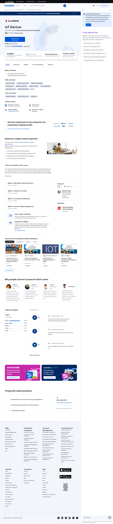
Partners (26, 473)
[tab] (9, 242)
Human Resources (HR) (10, 442)
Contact (44, 485)
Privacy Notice (100, 21)
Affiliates (44, 492)
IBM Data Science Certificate (30, 457)
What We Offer (8, 473)
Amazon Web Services (23, 96)
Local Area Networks (45, 86)
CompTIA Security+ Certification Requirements (67, 441)
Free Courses (8, 504)
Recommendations (38, 65)
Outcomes (16, 65)
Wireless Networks (33, 86)
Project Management (10, 446)
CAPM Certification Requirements (65, 433)
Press (43, 471)
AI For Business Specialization (49, 434)
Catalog (7, 480)
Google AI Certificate (29, 432)
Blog (25, 478)
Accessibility (45, 483)
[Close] (74, 13)
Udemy (6, 506)
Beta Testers (27, 476)
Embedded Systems (10, 89)
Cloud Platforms (9, 86)
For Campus (8, 497)
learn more (69, 408)
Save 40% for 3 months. (53, 13)
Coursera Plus (8, 483)
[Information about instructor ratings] (64, 186)
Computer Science (20, 10)
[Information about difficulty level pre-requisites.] (58, 56)
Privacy (44, 478)
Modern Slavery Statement (48, 494)
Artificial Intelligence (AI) (10, 432)
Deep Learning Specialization (49, 441)
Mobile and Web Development (34, 10)
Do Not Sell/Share (46, 497)
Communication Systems (23, 83)
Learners (26, 471)
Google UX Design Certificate (30, 448)
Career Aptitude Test (66, 430)
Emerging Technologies (36, 83)
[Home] (5, 9)
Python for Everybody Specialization (47, 458)
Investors (44, 473)
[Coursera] (9, 5)
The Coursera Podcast (29, 480)
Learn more (27, 46)
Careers (7, 478)
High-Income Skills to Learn (67, 446)
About (7, 65)
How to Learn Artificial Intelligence (66, 449)
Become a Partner (9, 499)
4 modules (10, 53)
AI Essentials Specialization (48, 432)
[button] (25, 5)
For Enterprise (8, 492)
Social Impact (8, 501)
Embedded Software (10, 96)
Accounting (7, 430)
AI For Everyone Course (47, 437)
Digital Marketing (9, 439)
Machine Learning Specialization (46, 450)
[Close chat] (110, 10)
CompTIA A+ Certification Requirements (67, 437)
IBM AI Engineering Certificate (31, 451)
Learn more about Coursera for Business (18, 129)
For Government (9, 494)
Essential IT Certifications (67, 444)
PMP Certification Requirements (65, 453)
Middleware (34, 96)
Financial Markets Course (48, 448)
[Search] (64, 5)
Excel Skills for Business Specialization (48, 444)
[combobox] (44, 6)
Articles (44, 487)
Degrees (7, 490)
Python (6, 449)
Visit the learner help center (64, 403)
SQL (6, 451)
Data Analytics (8, 437)
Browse (11, 10)
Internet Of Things (10, 83)
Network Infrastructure (23, 89)
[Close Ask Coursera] (93, 6)
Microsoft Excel (8, 444)
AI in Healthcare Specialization (49, 439)
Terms (44, 476)
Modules (26, 65)
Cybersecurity (8, 435)
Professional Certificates (11, 485)
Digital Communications (21, 86)
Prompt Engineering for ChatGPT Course (47, 454)
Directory (44, 490)
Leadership (7, 476)
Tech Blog (26, 483)
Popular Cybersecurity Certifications (66, 457)
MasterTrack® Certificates (11, 487)
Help (43, 480)
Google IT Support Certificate (31, 442)
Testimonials (51, 65)
